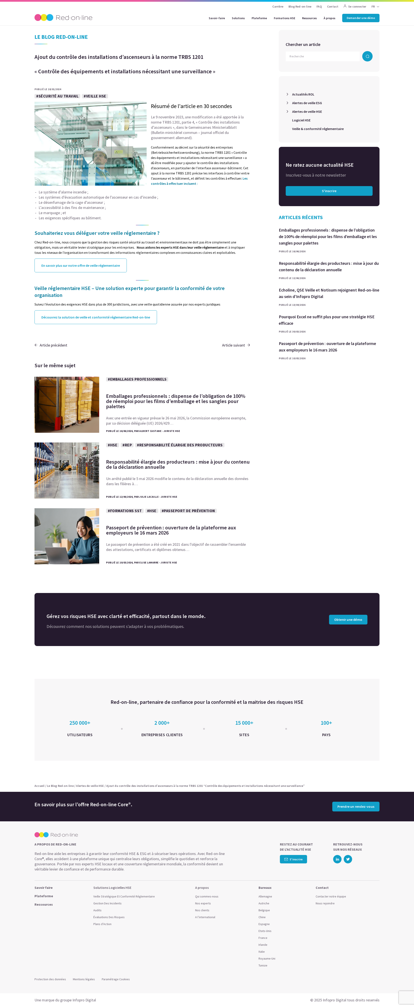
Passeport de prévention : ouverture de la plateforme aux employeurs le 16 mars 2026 (327, 347)
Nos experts (203, 903)
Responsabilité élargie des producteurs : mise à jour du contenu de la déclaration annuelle (329, 266)
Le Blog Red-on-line (60, 786)
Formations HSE (284, 18)
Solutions (238, 18)
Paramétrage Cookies (116, 979)
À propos (329, 18)
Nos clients (202, 910)
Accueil (39, 786)
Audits (97, 910)
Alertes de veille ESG (307, 103)
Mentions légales (84, 979)
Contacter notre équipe (331, 896)
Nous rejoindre (325, 903)
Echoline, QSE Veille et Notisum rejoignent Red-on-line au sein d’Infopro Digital (329, 293)
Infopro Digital (84, 1000)
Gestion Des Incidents (107, 903)
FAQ (319, 6)
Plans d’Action (102, 924)
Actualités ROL (303, 94)
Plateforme (259, 18)
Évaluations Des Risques (109, 917)
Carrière (277, 6)
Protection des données (50, 979)
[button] (402, 994)
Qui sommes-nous (206, 896)
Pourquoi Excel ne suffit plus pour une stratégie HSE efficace (327, 320)
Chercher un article (303, 44)
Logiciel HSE (301, 120)
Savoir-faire (217, 18)
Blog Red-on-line (300, 6)
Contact (332, 6)
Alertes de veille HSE (307, 111)
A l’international (205, 917)
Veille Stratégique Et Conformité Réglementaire (124, 896)
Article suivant (233, 345)
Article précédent (53, 345)
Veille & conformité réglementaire (318, 129)
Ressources (309, 18)
